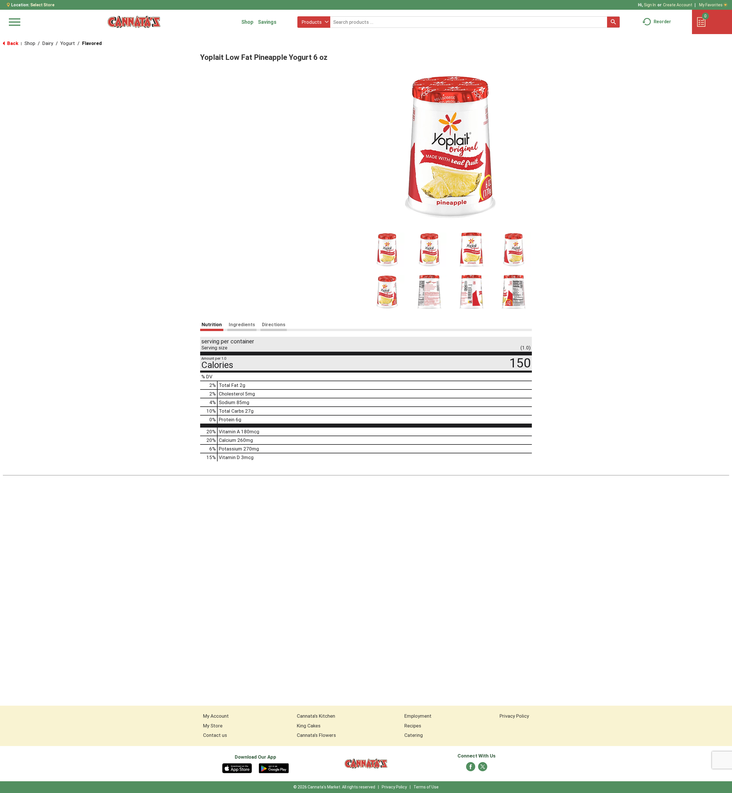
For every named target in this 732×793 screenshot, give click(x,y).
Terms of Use (426, 787)
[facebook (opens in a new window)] (470, 768)
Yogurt (67, 43)
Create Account (677, 5)
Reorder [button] (662, 21)
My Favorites (711, 5)
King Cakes (309, 726)
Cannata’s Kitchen (316, 716)
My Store (212, 726)
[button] (387, 249)
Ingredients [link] (242, 324)
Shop (247, 22)
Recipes (412, 726)
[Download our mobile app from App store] (237, 768)
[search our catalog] (613, 22)
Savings (267, 22)
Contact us (215, 735)
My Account (216, 716)
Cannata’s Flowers (316, 735)
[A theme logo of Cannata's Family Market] (134, 22)
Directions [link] (273, 324)
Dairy (47, 43)
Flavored (92, 43)
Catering (413, 735)
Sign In (650, 5)
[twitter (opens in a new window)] (482, 768)
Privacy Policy (514, 716)
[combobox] (313, 22)
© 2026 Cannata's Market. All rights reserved (334, 787)
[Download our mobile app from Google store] (274, 768)
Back (12, 43)
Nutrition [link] (212, 324)
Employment (417, 716)
